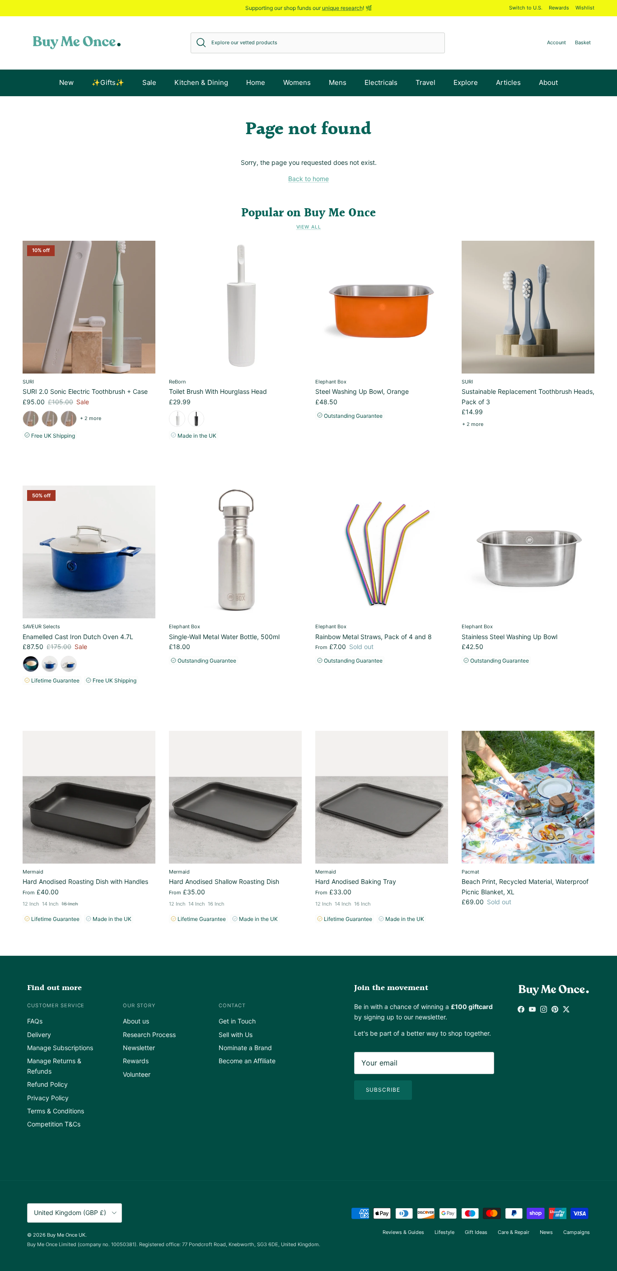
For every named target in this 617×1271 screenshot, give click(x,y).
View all (308, 227)
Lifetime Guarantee (54, 680)
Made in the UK (196, 435)
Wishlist (584, 8)
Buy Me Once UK (66, 1235)
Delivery (39, 1034)
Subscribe (383, 1089)
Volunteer (136, 1074)
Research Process (149, 1034)
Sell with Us (235, 1034)
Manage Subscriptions (60, 1047)
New (66, 82)
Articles (508, 82)
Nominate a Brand (245, 1047)
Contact (232, 1005)
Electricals (381, 82)
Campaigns (576, 1232)
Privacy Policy (48, 1098)
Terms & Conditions (55, 1111)
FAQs (34, 1021)
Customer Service (55, 1005)
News (546, 1232)
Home (255, 82)
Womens (297, 82)
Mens (337, 82)
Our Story (139, 1005)
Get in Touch (237, 1021)
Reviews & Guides (403, 1232)
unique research (342, 8)
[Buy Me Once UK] (77, 42)
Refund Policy (47, 1084)
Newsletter (139, 1047)
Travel (425, 82)
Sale (149, 82)
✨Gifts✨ (108, 82)
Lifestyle (444, 1232)
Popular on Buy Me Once (308, 213)
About (548, 82)
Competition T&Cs (53, 1124)
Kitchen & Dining (201, 82)
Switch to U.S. (525, 8)
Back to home (308, 178)
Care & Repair (513, 1232)
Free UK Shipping (52, 435)
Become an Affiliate (247, 1061)
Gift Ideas (476, 1232)
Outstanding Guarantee (353, 415)
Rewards (559, 8)
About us (136, 1021)
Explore (465, 82)
